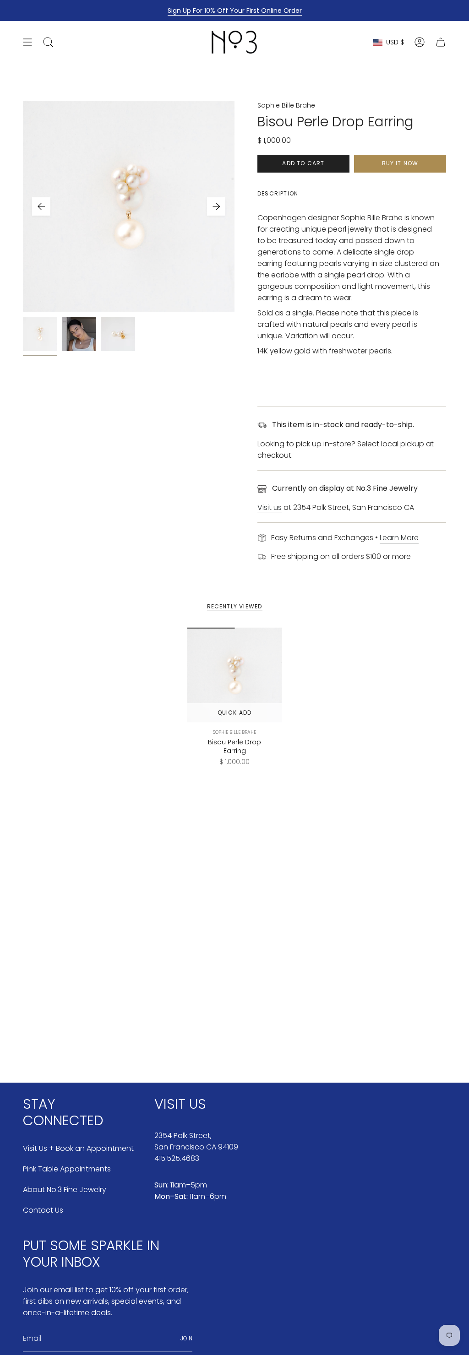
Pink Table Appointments (67, 1169)
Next (216, 206)
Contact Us (43, 1210)
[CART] (440, 42)
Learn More (399, 537)
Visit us (269, 507)
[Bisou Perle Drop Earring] (234, 675)
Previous (41, 206)
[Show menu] (27, 42)
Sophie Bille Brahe (286, 105)
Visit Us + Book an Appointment (78, 1148)
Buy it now (400, 163)
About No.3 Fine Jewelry (64, 1189)
